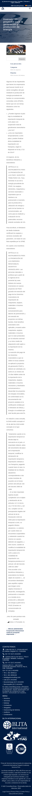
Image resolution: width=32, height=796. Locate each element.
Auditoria (7, 712)
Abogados (7, 707)
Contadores (8, 705)
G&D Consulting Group (17, 5)
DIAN (11, 69)
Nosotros (7, 698)
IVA (19, 75)
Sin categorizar (17, 69)
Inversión (16, 75)
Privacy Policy (15, 791)
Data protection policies (16, 793)
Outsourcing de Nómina (12, 710)
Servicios (7, 701)
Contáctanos (8, 714)
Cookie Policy (24, 791)
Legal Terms (6, 791)
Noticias (23, 75)
